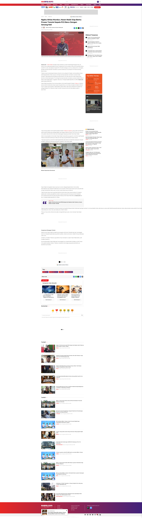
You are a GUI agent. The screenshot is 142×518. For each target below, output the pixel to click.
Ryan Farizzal (96, 90)
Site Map (72, 509)
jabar (85, 7)
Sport (95, 4)
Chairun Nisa (96, 78)
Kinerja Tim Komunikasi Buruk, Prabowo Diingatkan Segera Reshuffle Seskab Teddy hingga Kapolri (93, 132)
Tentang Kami (60, 508)
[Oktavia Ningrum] (90, 87)
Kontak (58, 507)
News (46, 16)
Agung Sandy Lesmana (50, 27)
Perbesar (81, 32)
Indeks (100, 4)
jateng (91, 7)
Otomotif (66, 4)
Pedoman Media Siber (75, 505)
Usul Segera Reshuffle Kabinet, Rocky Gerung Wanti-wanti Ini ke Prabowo (57, 513)
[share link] (83, 28)
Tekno (81, 4)
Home (42, 4)
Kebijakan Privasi (74, 507)
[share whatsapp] (77, 28)
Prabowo (77, 83)
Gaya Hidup (88, 4)
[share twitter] (79, 28)
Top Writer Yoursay (93, 75)
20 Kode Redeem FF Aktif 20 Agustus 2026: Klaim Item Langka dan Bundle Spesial (94, 43)
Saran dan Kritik (74, 508)
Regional (97, 7)
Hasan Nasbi (49, 64)
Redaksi (58, 505)
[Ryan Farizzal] (90, 91)
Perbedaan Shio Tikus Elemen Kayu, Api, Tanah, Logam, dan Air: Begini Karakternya (95, 56)
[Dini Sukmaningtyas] (90, 83)
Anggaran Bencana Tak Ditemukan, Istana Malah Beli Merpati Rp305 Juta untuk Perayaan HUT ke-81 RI (93, 153)
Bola (61, 4)
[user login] (98, 1)
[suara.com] (47, 2)
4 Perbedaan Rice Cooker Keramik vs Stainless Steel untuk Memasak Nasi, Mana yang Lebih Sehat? (95, 52)
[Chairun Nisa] (90, 79)
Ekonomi (55, 4)
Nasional (49, 4)
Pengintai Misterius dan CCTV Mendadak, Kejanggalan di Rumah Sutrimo (93, 109)
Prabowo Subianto (68, 130)
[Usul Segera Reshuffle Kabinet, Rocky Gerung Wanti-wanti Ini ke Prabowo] (44, 512)
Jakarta (81, 7)
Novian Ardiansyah (59, 27)
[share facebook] (74, 28)
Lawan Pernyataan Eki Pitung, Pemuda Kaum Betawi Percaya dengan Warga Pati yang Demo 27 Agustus (94, 143)
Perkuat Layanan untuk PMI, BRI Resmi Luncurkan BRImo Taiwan (69, 452)
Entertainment (74, 4)
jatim (88, 7)
